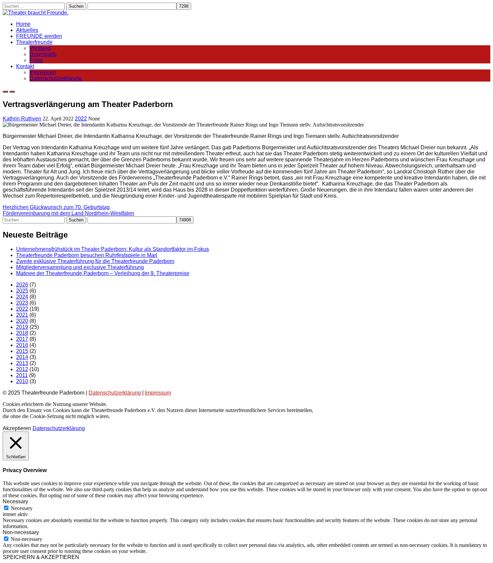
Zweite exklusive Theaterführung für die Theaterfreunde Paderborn (95, 261)
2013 (22, 363)
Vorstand (40, 48)
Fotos (36, 60)
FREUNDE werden (39, 36)
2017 (22, 339)
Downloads (43, 54)
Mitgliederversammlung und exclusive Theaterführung (80, 267)
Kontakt (25, 66)
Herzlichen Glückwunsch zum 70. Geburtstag (56, 207)
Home (23, 24)
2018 (22, 333)
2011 (22, 375)
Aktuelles (27, 30)
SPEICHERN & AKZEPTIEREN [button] (41, 557)
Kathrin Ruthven (22, 118)
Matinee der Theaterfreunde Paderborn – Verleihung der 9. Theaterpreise (102, 273)
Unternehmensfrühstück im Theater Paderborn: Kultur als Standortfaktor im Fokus (112, 249)
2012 (22, 369)
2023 (22, 303)
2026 (22, 285)
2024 (22, 297)
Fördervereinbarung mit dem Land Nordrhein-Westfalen (68, 213)
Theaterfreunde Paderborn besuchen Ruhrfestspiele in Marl (86, 255)
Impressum (43, 72)
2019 (22, 327)
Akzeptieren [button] (17, 428)
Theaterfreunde (34, 42)
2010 (22, 381)
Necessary (22, 508)
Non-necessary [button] (21, 532)
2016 (22, 345)
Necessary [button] (15, 501)
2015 (22, 351)
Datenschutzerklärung (56, 78)
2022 (81, 118)
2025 (22, 291)
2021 (22, 315)
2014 (22, 357)
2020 (22, 321)
